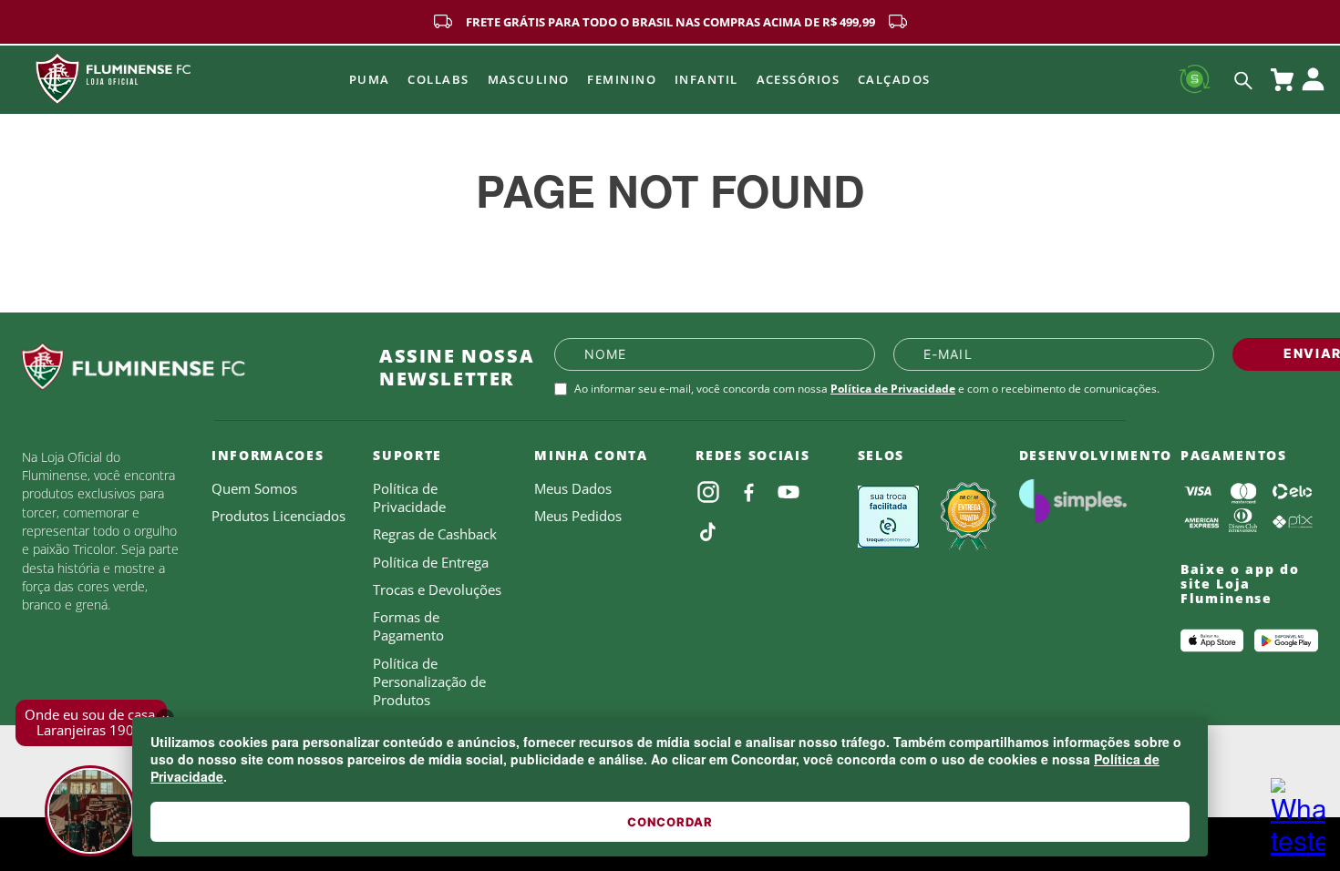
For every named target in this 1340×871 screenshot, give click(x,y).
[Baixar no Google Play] (1286, 640)
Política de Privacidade (892, 388)
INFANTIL (706, 79)
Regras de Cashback (435, 534)
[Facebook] (748, 492)
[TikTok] (708, 532)
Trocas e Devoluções (437, 589)
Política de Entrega (431, 562)
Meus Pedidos (578, 516)
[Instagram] (708, 492)
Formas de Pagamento (408, 626)
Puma (369, 79)
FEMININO (621, 79)
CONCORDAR (670, 822)
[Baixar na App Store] (1212, 640)
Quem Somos (254, 488)
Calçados (894, 79)
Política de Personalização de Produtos (429, 682)
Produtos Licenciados (278, 516)
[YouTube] (788, 492)
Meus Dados (573, 488)
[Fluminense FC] (186, 367)
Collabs (438, 79)
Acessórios (798, 79)
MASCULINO (529, 79)
